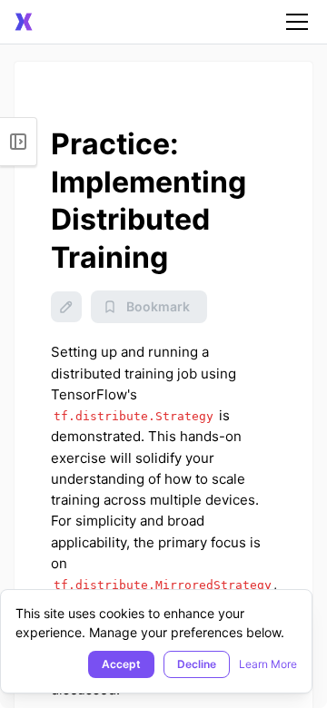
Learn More (268, 664)
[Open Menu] (18, 141)
